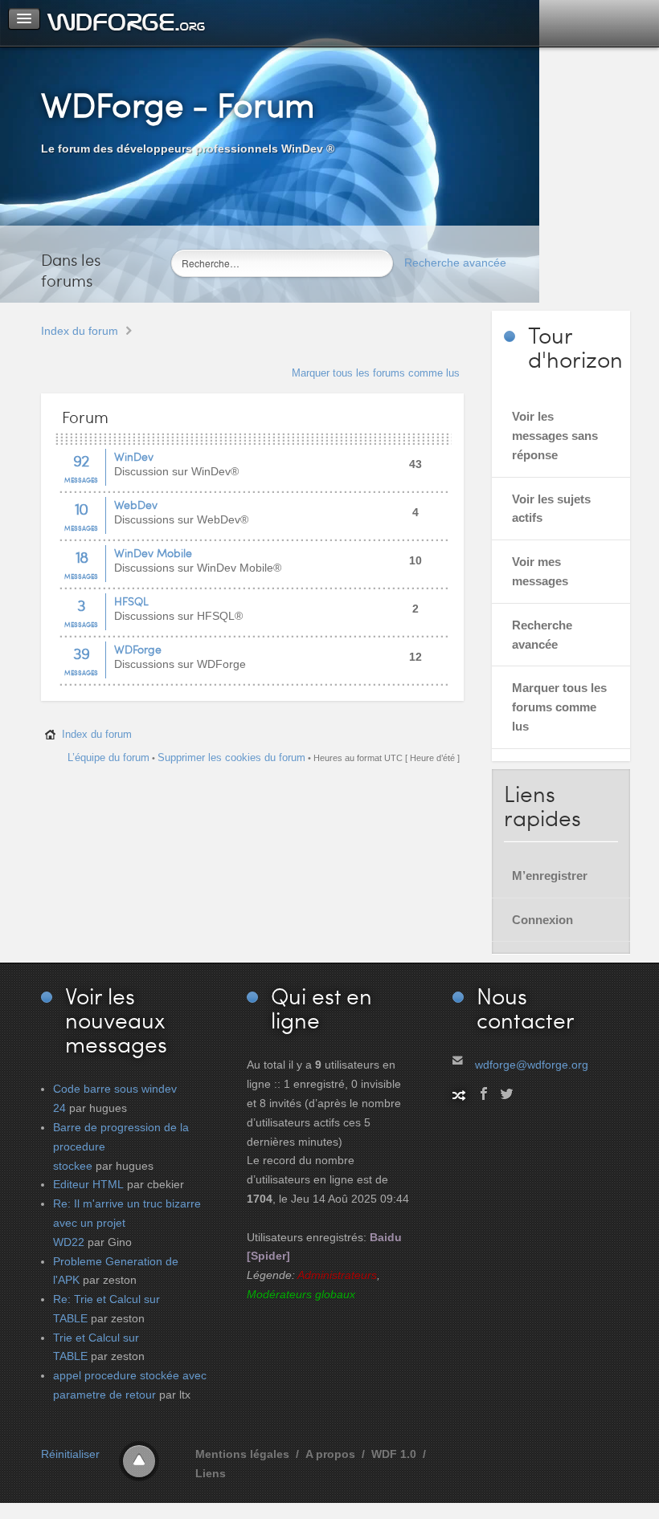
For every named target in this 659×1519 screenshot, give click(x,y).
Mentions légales (242, 1454)
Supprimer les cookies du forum (231, 757)
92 (81, 460)
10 (81, 508)
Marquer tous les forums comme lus (376, 373)
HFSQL (131, 601)
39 (81, 652)
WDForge (138, 649)
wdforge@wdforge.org (531, 1064)
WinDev (133, 456)
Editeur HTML (88, 1184)
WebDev (136, 504)
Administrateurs (337, 1275)
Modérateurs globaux (301, 1294)
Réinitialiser (70, 1454)
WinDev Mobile (153, 552)
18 (82, 556)
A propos (330, 1454)
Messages (81, 479)
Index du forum (79, 330)
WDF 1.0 (393, 1454)
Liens (210, 1473)
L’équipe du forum (108, 757)
